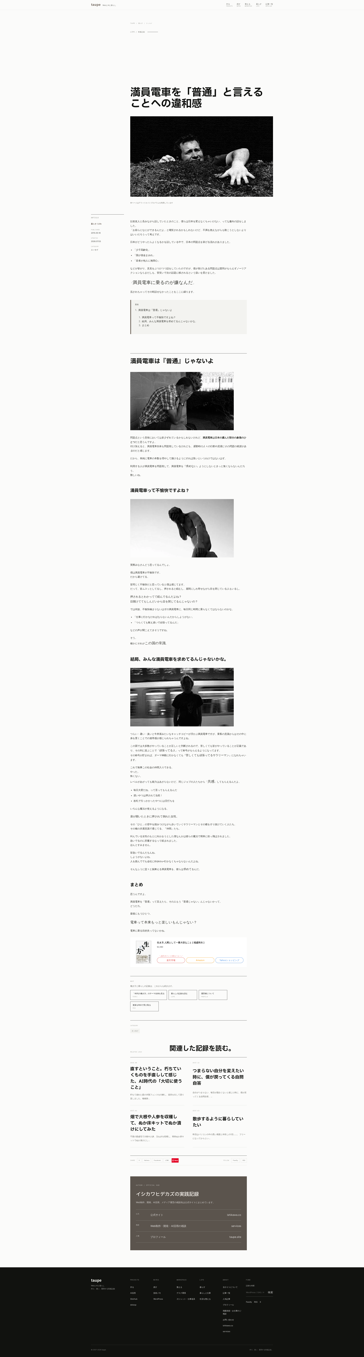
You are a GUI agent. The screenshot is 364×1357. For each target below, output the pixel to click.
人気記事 (226, 1299)
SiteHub (133, 1299)
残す (155, 1287)
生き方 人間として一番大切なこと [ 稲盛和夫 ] (180, 942)
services (226, 1331)
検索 (270, 1292)
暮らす (140, 23)
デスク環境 (181, 1293)
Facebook (157, 1160)
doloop (133, 1305)
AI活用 (133, 1293)
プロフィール (228, 1305)
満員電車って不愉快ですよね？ (159, 317)
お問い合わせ (228, 1320)
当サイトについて (230, 1287)
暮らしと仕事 (205, 1293)
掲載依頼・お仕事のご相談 (232, 1312)
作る (132, 1287)
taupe (132, 23)
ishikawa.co (228, 1325)
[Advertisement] (201, 60)
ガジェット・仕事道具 (186, 1299)
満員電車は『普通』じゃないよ (155, 310)
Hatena (146, 1160)
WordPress (158, 1299)
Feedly (235, 1160)
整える (179, 1287)
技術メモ (157, 1293)
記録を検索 (250, 1286)
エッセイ (94, 250)
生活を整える (205, 1299)
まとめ (145, 325)
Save (176, 1160)
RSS (244, 1160)
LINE (167, 1160)
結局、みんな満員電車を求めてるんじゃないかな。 (169, 321)
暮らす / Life (96, 224)
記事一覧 (226, 1293)
